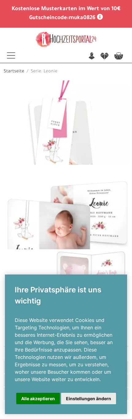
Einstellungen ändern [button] (88, 398)
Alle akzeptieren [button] (38, 398)
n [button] (91, 56)
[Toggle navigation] (11, 55)
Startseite (14, 71)
